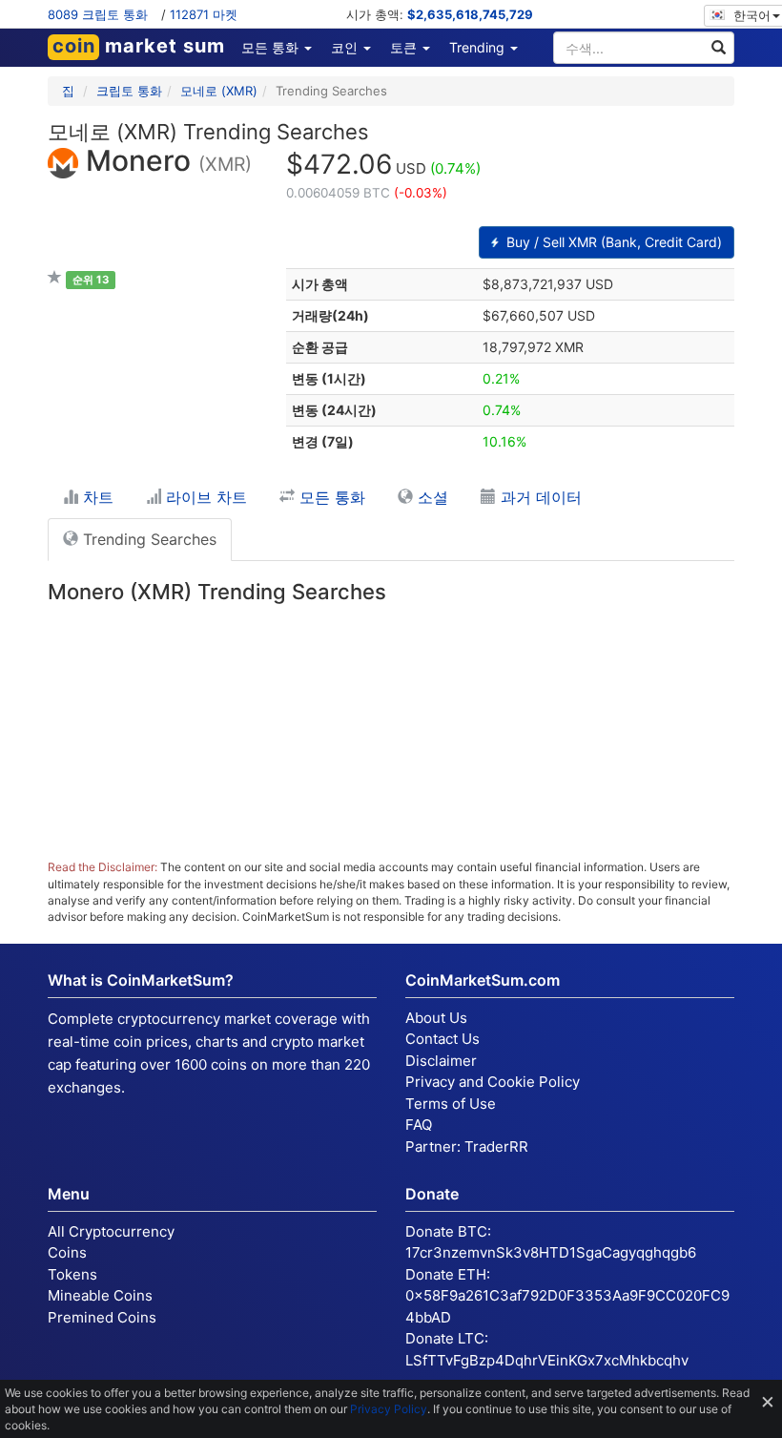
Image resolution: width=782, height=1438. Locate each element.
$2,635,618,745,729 (470, 14)
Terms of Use (450, 1103)
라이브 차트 (204, 497)
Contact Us (442, 1039)
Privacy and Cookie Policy (492, 1082)
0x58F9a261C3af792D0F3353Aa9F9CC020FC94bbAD (567, 1306)
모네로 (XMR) (218, 90)
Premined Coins (102, 1317)
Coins (67, 1252)
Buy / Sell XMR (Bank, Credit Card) (612, 242)
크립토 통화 (129, 90)
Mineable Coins (100, 1295)
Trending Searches (147, 539)
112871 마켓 (203, 14)
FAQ (418, 1124)
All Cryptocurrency (111, 1231)
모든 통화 (330, 497)
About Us (436, 1018)
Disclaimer (441, 1061)
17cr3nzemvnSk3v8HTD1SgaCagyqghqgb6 (550, 1252)
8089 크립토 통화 (98, 14)
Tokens (72, 1274)
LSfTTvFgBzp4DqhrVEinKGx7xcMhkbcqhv (547, 1360)
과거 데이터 (539, 497)
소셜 (430, 497)
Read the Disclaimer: (102, 867)
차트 (95, 497)
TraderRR (496, 1146)
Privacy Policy (388, 1409)
